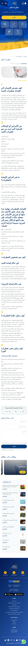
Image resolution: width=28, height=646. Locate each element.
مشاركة (6, 411)
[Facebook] (11, 640)
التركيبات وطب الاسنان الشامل (14, 614)
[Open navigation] (2, 3)
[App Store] (19, 594)
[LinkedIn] (8, 640)
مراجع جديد (14, 623)
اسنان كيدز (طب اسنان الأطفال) (14, 602)
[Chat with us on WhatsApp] (24, 642)
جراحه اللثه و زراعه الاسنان (14, 608)
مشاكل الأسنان (19, 56)
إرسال (14, 446)
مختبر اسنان (14, 601)
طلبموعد (23, 3)
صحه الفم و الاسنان (14, 610)
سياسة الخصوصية (14, 629)
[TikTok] (5, 640)
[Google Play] (9, 594)
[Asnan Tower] (14, 566)
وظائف (14, 621)
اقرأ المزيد (4, 489)
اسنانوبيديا (25, 56)
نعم (21, 411)
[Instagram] (20, 640)
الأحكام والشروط (14, 631)
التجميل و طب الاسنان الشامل (14, 606)
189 (14, 581)
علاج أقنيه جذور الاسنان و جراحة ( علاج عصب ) (14, 612)
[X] (14, 640)
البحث (14, 17)
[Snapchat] (17, 640)
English (12, 63)
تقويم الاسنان (14, 604)
